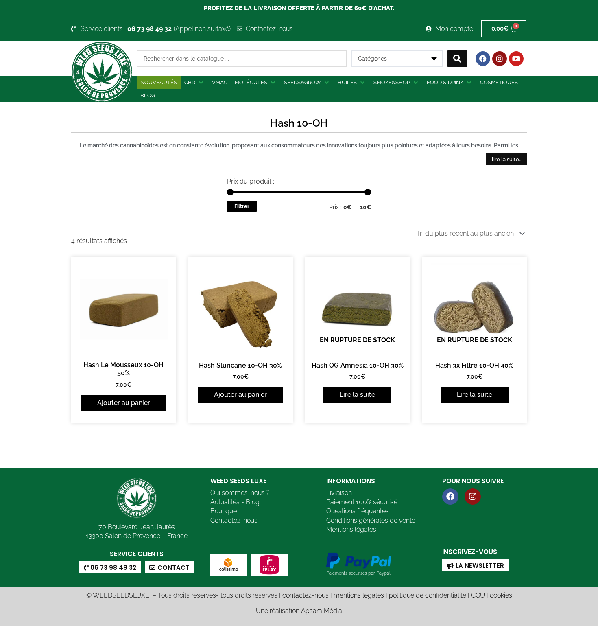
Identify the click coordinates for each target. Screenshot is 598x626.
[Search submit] (457, 58)
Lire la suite (357, 394)
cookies (501, 595)
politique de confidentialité (427, 595)
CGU (478, 595)
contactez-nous (305, 595)
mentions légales (359, 595)
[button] (194, 82)
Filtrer (241, 206)
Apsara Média (321, 611)
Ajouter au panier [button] (123, 403)
